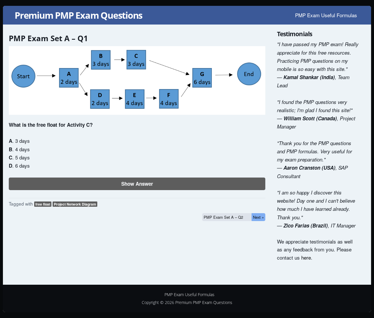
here (306, 257)
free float (42, 204)
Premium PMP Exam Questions (78, 15)
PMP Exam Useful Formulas (326, 15)
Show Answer (137, 183)
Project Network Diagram (75, 204)
